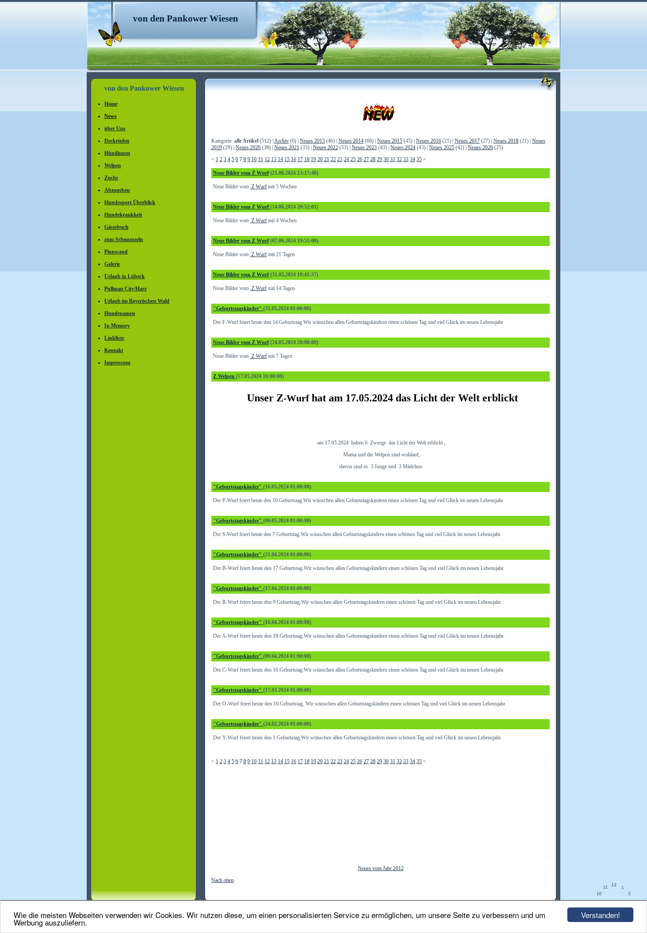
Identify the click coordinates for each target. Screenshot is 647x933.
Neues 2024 (402, 147)
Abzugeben (117, 190)
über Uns (114, 128)
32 (399, 159)
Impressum (117, 363)
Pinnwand (116, 252)
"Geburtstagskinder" (238, 308)
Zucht (111, 178)
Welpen (112, 165)
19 (313, 159)
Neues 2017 (467, 141)
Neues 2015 (389, 141)
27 (366, 159)
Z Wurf (258, 187)
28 (372, 159)
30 (386, 159)
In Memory (117, 326)
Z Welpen (224, 376)
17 (300, 159)
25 (353, 159)
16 (293, 159)
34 (412, 159)
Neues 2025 (441, 147)
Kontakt (113, 350)
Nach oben (222, 880)
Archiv (281, 141)
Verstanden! (600, 914)
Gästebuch (116, 227)
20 (320, 159)
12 (267, 159)
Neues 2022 (325, 147)
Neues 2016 (428, 141)
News (110, 116)
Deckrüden (116, 141)
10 (254, 159)
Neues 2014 (351, 141)
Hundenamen (119, 313)
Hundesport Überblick (129, 202)
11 (260, 159)
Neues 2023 (364, 147)
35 (419, 159)
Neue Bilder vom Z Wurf (241, 173)
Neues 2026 (480, 147)
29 (379, 159)
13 (273, 159)
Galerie (112, 264)
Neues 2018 (505, 141)
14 (280, 159)
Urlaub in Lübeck (124, 276)
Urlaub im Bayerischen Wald (136, 301)
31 (392, 159)
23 (339, 159)
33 (405, 159)
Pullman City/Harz (125, 289)
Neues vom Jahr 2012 (381, 868)
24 (346, 159)
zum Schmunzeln (123, 239)
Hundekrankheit (123, 215)
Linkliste (114, 338)
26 (359, 159)
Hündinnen (117, 153)
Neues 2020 (248, 147)
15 (287, 159)
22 (333, 159)
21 (326, 159)
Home (111, 104)
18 (306, 159)
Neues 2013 (312, 141)
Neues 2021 (286, 147)
